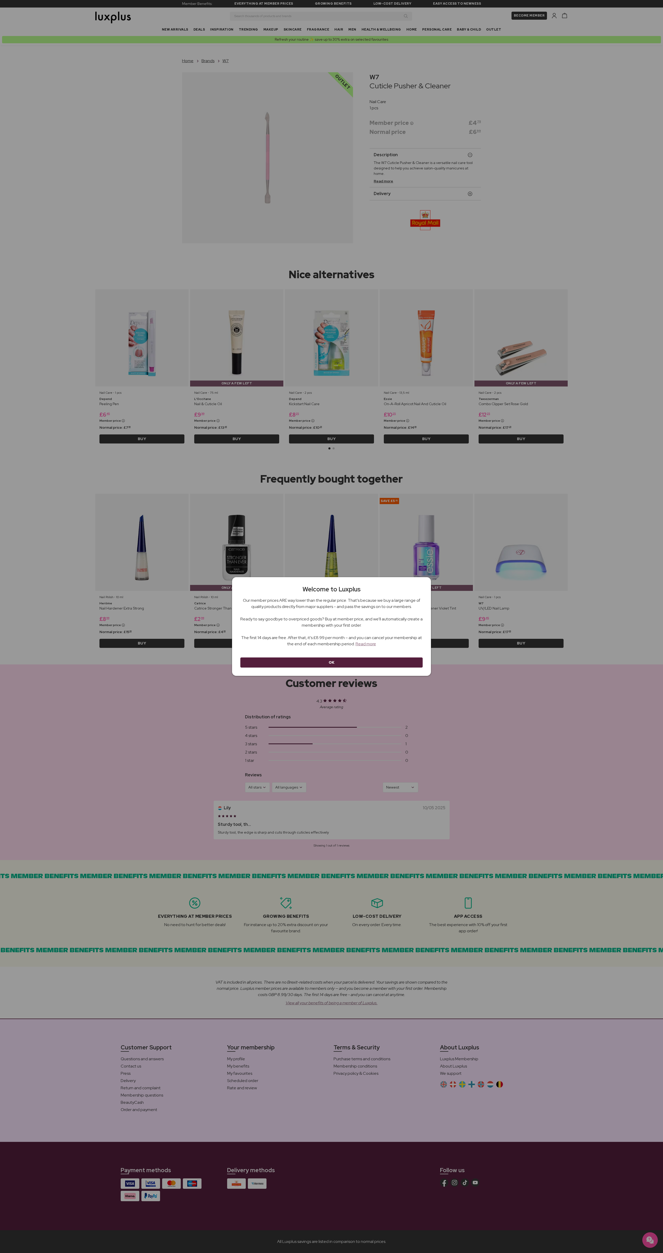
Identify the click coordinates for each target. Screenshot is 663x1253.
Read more (366, 644)
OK (332, 662)
